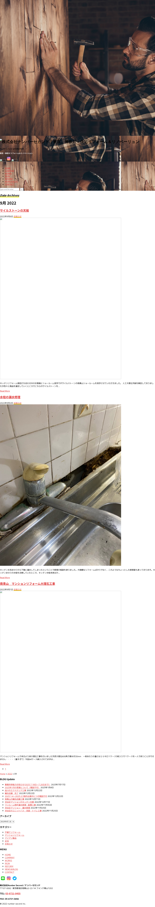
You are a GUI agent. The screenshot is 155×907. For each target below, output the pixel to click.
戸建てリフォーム (12, 832)
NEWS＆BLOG (11, 181)
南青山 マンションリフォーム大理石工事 (27, 583)
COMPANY (9, 171)
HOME (8, 168)
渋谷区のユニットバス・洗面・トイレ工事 (23, 810)
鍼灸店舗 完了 (11, 793)
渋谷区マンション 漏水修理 (17, 807)
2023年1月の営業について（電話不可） (22, 787)
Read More (5, 391)
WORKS (8, 173)
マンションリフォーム (14, 835)
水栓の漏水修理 (10, 397)
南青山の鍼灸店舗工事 (14, 799)
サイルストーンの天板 (14, 210)
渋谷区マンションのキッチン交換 (19, 801)
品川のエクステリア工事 (15, 790)
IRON (7, 176)
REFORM (9, 179)
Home (2, 773)
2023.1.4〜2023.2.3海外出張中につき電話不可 (26, 796)
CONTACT (9, 184)
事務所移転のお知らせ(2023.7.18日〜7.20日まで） (27, 784)
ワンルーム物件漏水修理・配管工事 (20, 804)
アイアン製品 (10, 838)
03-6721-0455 (12, 893)
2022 (9, 773)
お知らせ (17, 216)
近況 (7, 840)
